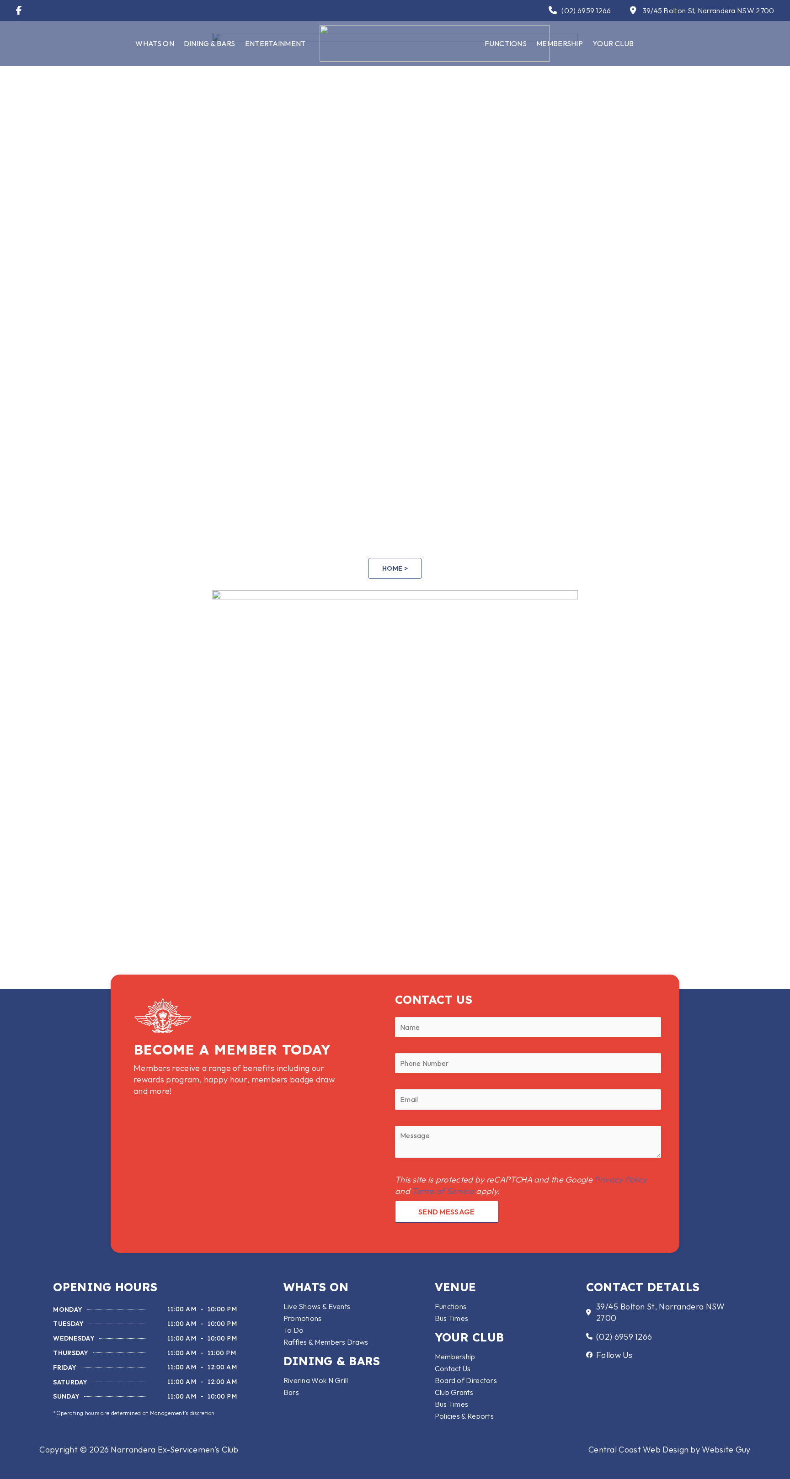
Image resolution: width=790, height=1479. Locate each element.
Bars (291, 1392)
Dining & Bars (209, 43)
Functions (451, 1306)
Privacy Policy (620, 1179)
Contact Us (453, 1368)
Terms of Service (443, 1191)
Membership (559, 43)
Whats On (154, 43)
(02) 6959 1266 (586, 10)
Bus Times (452, 1318)
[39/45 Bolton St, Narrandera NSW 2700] (634, 10)
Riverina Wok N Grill (315, 1380)
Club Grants (454, 1392)
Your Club (613, 43)
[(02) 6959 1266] (553, 10)
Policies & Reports (464, 1416)
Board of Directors (466, 1380)
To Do (293, 1330)
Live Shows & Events (317, 1306)
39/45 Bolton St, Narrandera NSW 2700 (708, 10)
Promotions (302, 1318)
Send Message (446, 1211)
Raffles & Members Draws (325, 1341)
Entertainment (275, 43)
